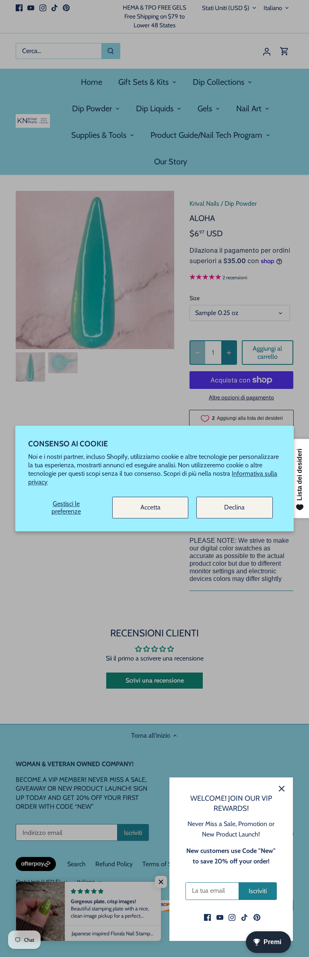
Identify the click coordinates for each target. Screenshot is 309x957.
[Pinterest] (256, 917)
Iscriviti (258, 891)
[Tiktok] (244, 917)
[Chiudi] (281, 789)
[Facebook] (207, 917)
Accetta (150, 507)
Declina (234, 507)
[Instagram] (232, 917)
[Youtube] (219, 917)
